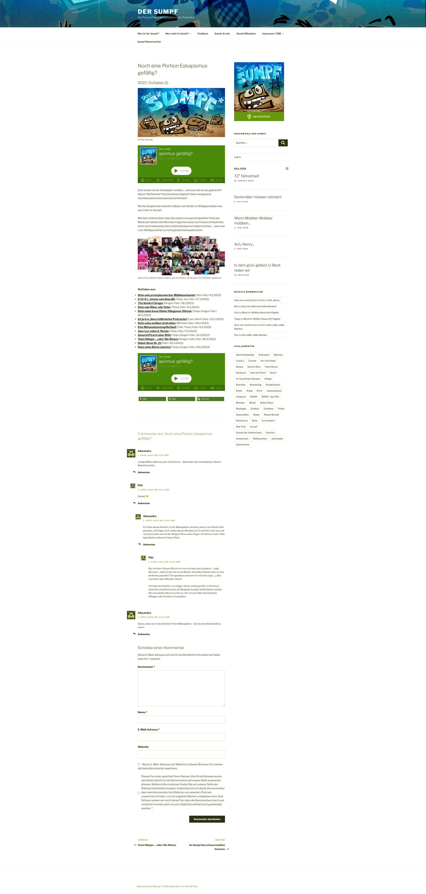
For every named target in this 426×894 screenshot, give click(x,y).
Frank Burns (271, 366)
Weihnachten (260, 438)
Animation (264, 354)
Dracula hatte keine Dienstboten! (259, 306)
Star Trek (241, 426)
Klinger (268, 378)
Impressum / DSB (271, 33)
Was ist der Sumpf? (148, 33)
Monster (240, 402)
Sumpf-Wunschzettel (149, 41)
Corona (252, 360)
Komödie (240, 384)
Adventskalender (245, 354)
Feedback (203, 33)
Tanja (237, 318)
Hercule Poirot (257, 372)
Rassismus (242, 420)
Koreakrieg (255, 384)
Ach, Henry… (274, 300)
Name (142, 712)
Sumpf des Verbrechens (249, 432)
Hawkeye (241, 372)
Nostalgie (241, 408)
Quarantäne (242, 414)
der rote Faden (268, 360)
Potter (281, 408)
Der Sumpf (158, 11)
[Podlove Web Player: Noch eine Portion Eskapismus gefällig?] (181, 164)
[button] (152, 399)
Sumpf (253, 426)
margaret (241, 396)
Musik (252, 402)
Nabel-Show (266, 402)
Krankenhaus (273, 384)
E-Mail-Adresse (149, 729)
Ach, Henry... (244, 244)
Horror (273, 372)
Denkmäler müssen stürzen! (257, 197)
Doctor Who (253, 366)
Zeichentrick (242, 444)
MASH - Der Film (270, 396)
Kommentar (146, 666)
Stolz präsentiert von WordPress (180, 886)
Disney (239, 366)
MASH (253, 396)
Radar (256, 414)
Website (143, 746)
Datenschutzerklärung (149, 886)
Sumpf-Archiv (222, 33)
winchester (277, 438)
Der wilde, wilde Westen (254, 334)
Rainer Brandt (271, 414)
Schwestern (268, 420)
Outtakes (269, 408)
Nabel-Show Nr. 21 (149, 343)
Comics (240, 360)
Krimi (259, 390)
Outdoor (254, 408)
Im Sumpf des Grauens (248, 378)
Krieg (249, 390)
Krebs (239, 390)
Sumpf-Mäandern (246, 33)
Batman (278, 354)
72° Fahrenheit (246, 176)
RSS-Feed (240, 168)
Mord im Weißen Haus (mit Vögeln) (260, 312)
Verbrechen (242, 438)
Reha (254, 420)
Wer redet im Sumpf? (177, 33)
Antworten (144, 472)
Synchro (270, 432)
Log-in (237, 157)
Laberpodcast (274, 390)
